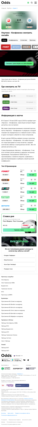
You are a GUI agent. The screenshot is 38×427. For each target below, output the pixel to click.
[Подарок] (28, 2)
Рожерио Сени (8, 269)
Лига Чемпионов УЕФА (8, 283)
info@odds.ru (20, 374)
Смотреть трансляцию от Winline (26, 47)
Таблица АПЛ (5, 332)
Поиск (32, 2)
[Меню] (35, 3)
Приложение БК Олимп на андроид (11, 301)
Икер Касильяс (8, 260)
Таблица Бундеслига (7, 329)
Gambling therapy (10, 385)
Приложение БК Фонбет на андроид (11, 304)
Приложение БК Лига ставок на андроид (13, 310)
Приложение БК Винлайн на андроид (12, 313)
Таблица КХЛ (5, 347)
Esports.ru (18, 369)
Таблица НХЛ (5, 350)
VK (24, 360)
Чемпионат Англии (6, 289)
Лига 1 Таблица (5, 341)
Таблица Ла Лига (6, 338)
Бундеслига (4, 286)
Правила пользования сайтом (22, 413)
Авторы (3, 422)
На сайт (31, 175)
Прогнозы (32, 40)
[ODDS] (5, 2)
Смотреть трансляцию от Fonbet (6, 46)
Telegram (28, 360)
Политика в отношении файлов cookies (11, 424)
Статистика (23, 40)
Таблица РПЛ (5, 326)
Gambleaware (22, 385)
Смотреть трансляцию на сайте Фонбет (19, 63)
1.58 (32, 225)
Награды (31, 369)
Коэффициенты (13, 40)
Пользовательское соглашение (14, 422)
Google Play (16, 360)
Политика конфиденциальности (9, 415)
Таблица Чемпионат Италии (9, 335)
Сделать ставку (19, 230)
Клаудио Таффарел (9, 255)
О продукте (4, 419)
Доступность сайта (26, 419)
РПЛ (2, 292)
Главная (3, 8)
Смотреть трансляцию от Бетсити (16, 47)
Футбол (9, 8)
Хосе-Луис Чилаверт (10, 264)
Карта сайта (10, 413)
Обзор (4, 40)
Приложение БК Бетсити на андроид (11, 307)
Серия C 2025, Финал (19, 13)
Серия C (15, 8)
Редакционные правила (15, 419)
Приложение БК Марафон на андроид (12, 316)
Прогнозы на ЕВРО (6, 295)
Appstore (6, 360)
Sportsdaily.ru (5, 369)
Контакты (3, 413)
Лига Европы (5, 280)
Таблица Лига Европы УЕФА (9, 323)
